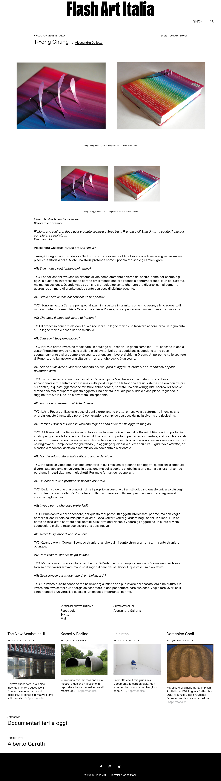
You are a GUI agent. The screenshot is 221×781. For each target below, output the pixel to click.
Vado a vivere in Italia (50, 35)
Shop (198, 21)
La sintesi (121, 634)
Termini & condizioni (123, 774)
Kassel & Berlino (74, 634)
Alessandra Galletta (89, 42)
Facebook (68, 610)
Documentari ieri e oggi (37, 722)
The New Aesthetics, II (26, 634)
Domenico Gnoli (180, 634)
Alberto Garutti (26, 743)
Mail (64, 618)
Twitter (66, 614)
